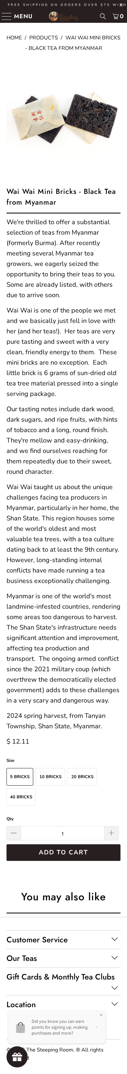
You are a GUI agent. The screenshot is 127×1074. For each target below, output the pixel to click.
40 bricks (21, 797)
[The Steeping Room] (63, 16)
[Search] (103, 16)
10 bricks (50, 777)
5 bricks (20, 777)
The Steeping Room (49, 1049)
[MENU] (4, 16)
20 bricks (82, 777)
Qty (10, 819)
